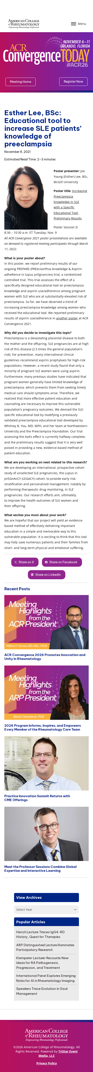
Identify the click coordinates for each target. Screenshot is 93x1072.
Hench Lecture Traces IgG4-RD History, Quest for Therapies (40, 934)
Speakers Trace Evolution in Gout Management (42, 991)
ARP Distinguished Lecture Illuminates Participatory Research (45, 947)
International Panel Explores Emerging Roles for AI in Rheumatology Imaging (46, 978)
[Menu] (73, 23)
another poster (67, 318)
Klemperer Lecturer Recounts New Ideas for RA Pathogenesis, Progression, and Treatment (42, 963)
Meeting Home (20, 82)
